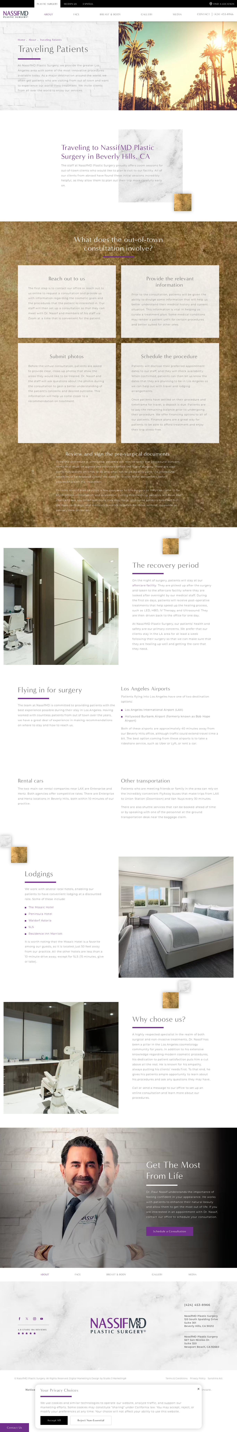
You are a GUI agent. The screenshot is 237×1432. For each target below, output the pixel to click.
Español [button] (88, 4)
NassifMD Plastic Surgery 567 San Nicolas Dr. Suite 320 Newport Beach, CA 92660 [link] (201, 1342)
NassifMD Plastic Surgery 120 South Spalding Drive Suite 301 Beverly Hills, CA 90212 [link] (201, 1321)
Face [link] (76, 14)
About (32, 39)
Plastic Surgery (47, 4)
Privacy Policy (197, 1379)
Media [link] (177, 14)
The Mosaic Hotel (42, 907)
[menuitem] (49, 14)
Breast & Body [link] (110, 14)
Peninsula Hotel (40, 914)
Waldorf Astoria (40, 920)
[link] (223, 14)
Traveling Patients (51, 39)
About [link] (48, 14)
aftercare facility (144, 585)
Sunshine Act (215, 1379)
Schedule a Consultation (169, 1231)
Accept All (54, 1420)
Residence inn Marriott (45, 934)
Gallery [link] (147, 14)
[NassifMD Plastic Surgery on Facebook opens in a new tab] (19, 1319)
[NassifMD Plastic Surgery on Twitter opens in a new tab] (27, 1319)
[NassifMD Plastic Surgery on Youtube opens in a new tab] (42, 1319)
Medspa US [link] (70, 4)
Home (21, 39)
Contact (203, 14)
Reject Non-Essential (91, 1420)
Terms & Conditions (177, 1379)
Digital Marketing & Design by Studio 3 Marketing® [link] (97, 1379)
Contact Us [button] (14, 1427)
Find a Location (223, 4)
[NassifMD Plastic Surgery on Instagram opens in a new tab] (34, 1319)
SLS (31, 927)
